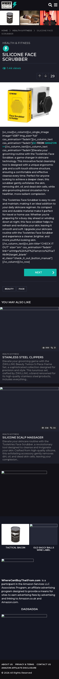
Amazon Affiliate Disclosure (19, 668)
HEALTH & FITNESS (16, 43)
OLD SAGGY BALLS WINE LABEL (43, 548)
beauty (9, 289)
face (22, 289)
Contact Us (44, 664)
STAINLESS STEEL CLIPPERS (22, 357)
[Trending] (6, 48)
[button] (50, 5)
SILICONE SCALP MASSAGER (22, 437)
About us (7, 664)
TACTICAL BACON (15, 547)
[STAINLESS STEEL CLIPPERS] (29, 329)
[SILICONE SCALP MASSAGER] (29, 409)
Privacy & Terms (24, 664)
